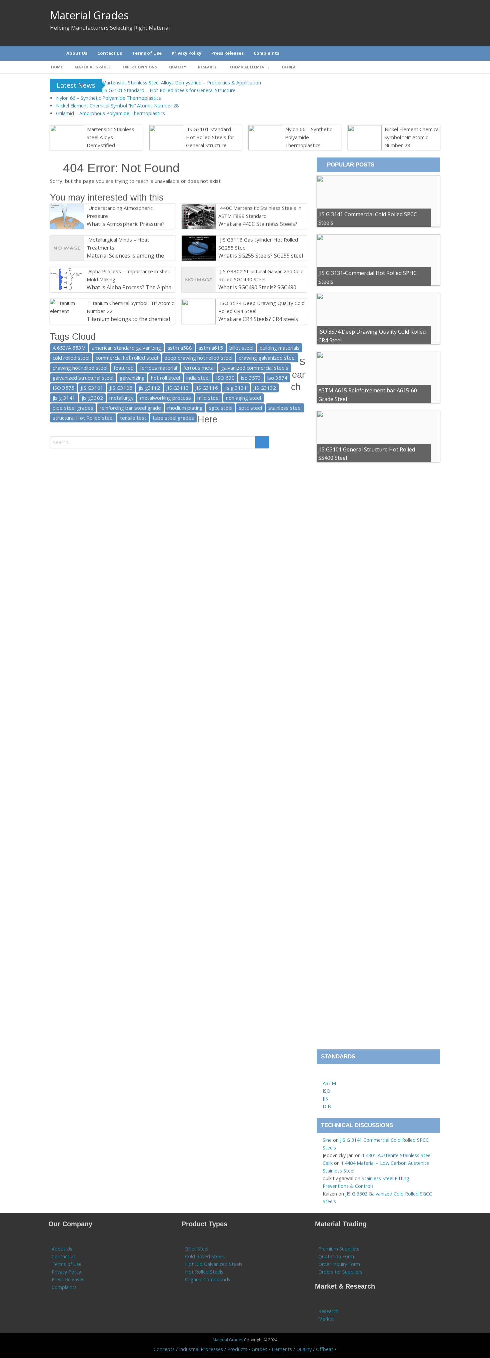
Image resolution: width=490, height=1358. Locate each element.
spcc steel (250, 407)
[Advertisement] (378, 759)
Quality (177, 66)
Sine (327, 1140)
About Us (62, 1249)
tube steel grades (173, 417)
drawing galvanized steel (267, 357)
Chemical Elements (250, 66)
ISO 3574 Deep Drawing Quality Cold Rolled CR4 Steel (261, 307)
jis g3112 (149, 387)
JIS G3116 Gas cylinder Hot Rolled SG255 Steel (258, 243)
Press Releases (68, 1279)
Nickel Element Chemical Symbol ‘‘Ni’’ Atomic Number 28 (117, 105)
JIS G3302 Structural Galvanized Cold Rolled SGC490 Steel (261, 275)
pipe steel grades (73, 407)
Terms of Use (67, 1264)
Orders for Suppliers (340, 1272)
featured (124, 367)
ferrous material (158, 367)
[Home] (53, 53)
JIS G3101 (92, 387)
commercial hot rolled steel (127, 357)
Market (326, 1319)
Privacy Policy (66, 1272)
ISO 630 (225, 377)
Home (57, 66)
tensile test (133, 417)
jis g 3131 (235, 387)
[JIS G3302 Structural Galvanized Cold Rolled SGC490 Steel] (218, 271)
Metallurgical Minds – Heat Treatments (118, 243)
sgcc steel (220, 407)
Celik (328, 1163)
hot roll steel (165, 377)
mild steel (208, 397)
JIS (325, 1098)
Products (237, 1349)
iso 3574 (277, 377)
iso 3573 (251, 377)
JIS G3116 (206, 387)
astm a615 (210, 347)
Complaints (64, 1287)
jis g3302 (92, 397)
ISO (326, 1091)
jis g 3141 (64, 397)
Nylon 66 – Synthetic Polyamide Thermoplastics (108, 98)
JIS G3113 (177, 387)
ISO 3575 (63, 387)
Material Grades (89, 15)
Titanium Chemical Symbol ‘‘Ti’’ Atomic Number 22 (130, 307)
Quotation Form (336, 1256)
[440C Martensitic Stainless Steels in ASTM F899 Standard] (218, 208)
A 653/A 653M (69, 347)
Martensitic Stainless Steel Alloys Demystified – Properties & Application (181, 82)
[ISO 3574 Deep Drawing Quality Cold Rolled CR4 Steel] (218, 303)
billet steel (241, 347)
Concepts (164, 1349)
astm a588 (179, 347)
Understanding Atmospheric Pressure (120, 212)
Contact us (64, 1256)
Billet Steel (196, 1249)
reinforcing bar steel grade (130, 407)
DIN (327, 1106)
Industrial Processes (201, 1349)
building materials (280, 347)
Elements (282, 1349)
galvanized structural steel (83, 377)
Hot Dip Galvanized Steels (213, 1264)
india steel (198, 377)
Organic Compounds (207, 1279)
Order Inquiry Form (339, 1264)
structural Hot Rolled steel (83, 417)
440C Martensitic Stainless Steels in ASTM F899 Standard (259, 212)
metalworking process (165, 397)
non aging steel (243, 397)
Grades (259, 1349)
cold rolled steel (71, 357)
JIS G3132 (264, 387)
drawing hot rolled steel (80, 367)
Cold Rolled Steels (205, 1256)
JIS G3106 (121, 387)
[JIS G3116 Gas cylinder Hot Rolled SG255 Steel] (218, 239)
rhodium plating (185, 407)
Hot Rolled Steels (204, 1272)
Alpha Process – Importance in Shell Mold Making (128, 275)
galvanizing (132, 377)
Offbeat (290, 66)
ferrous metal (199, 367)
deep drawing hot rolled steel (198, 357)
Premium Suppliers (338, 1249)
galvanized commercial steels (254, 367)
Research (208, 66)
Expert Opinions (140, 66)
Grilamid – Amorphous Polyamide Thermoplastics (110, 113)
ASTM (329, 1083)
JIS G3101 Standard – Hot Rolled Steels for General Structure (168, 90)
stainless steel (285, 407)
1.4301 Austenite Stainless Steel (397, 1155)
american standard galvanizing (126, 347)
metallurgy (121, 397)
